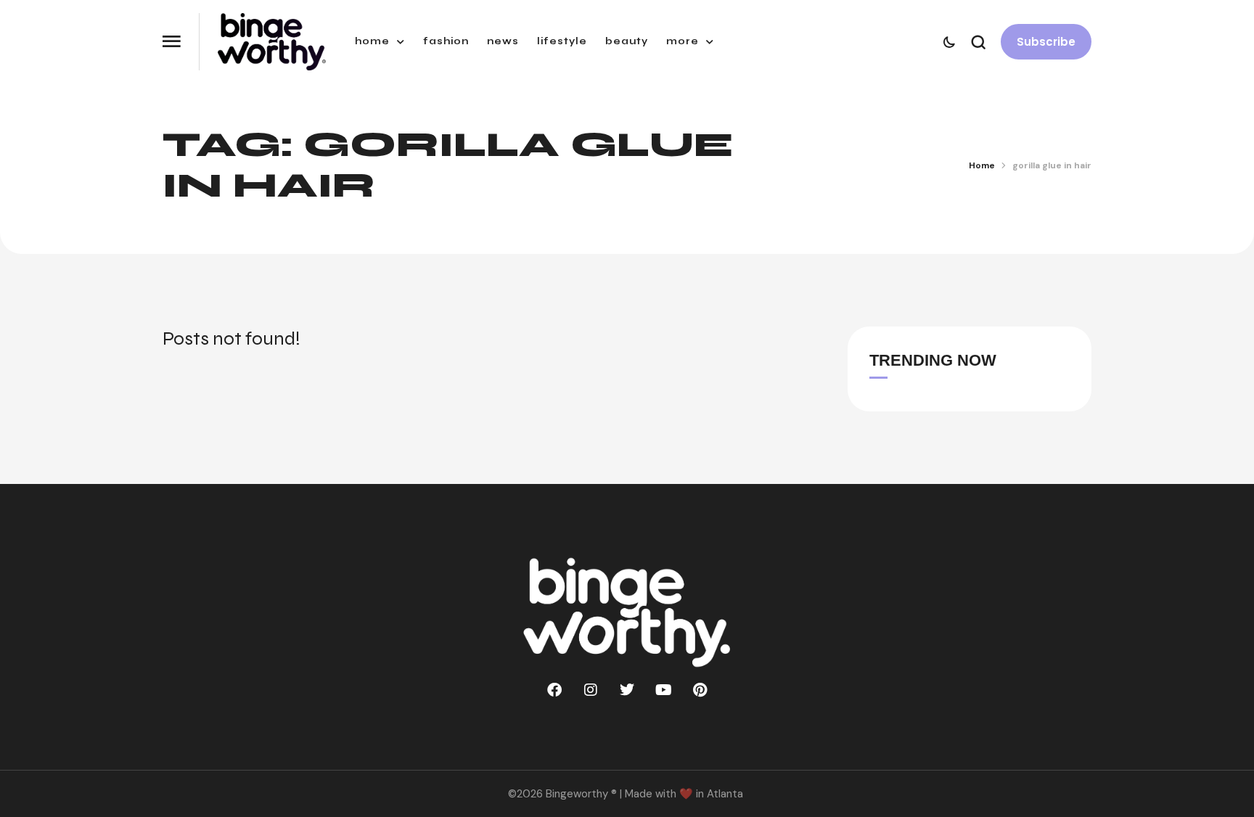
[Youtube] (663, 690)
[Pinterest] (699, 690)
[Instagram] (590, 690)
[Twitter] (627, 690)
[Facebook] (554, 690)
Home (982, 165)
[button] (172, 42)
